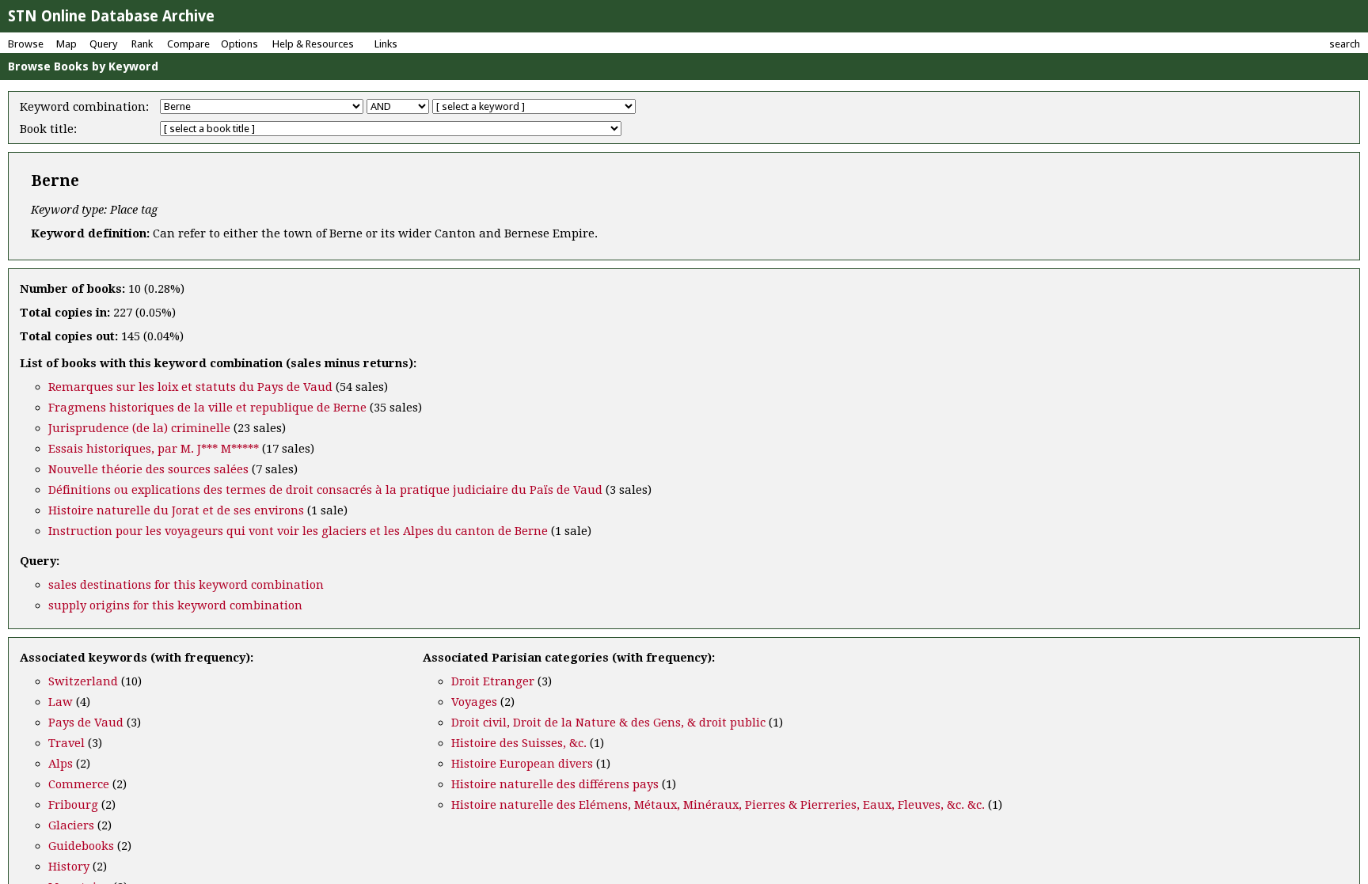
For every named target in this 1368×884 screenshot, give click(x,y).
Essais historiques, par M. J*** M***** (153, 449)
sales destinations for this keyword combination (186, 585)
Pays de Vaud (86, 722)
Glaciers (71, 825)
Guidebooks (81, 846)
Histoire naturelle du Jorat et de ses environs (176, 510)
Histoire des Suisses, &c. (519, 743)
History (68, 866)
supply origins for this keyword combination (175, 605)
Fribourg (73, 805)
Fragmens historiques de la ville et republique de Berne (207, 407)
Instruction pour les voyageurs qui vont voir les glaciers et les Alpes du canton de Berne (298, 531)
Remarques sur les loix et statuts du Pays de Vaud (190, 387)
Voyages (474, 702)
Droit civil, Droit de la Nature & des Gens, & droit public (608, 722)
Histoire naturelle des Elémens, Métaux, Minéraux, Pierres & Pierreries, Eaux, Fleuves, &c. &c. (718, 805)
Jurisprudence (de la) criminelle (139, 428)
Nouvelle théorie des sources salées (148, 469)
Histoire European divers (522, 764)
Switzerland (83, 681)
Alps (60, 764)
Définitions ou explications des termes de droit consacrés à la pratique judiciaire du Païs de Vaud (325, 490)
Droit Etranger (492, 681)
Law (60, 702)
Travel (66, 743)
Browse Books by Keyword (83, 66)
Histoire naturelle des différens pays (555, 784)
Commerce (78, 784)
